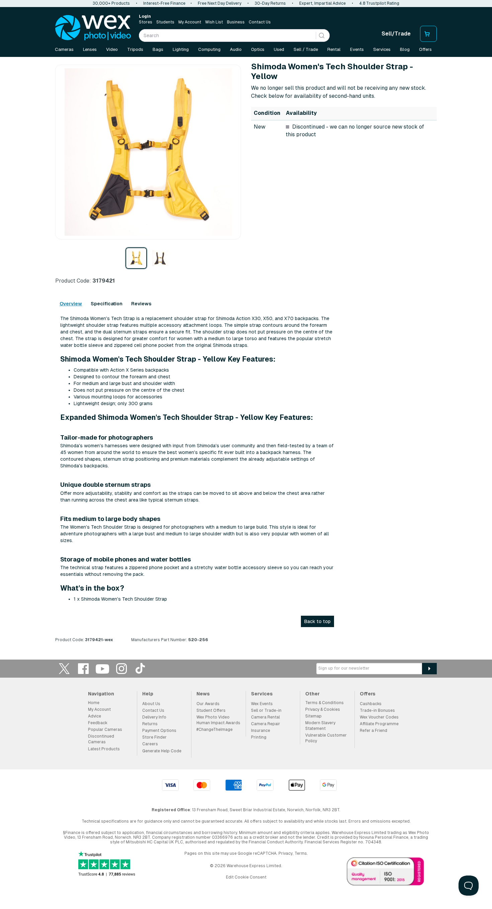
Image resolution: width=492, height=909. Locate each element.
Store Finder (154, 737)
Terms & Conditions (324, 702)
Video (112, 49)
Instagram (121, 668)
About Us (151, 703)
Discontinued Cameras (101, 739)
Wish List (214, 22)
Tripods (135, 49)
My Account (189, 22)
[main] (246, 354)
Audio (236, 49)
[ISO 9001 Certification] (385, 873)
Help (147, 693)
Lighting (181, 49)
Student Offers (211, 710)
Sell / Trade (306, 49)
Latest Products (104, 749)
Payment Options (159, 730)
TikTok (140, 668)
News (203, 693)
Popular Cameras (105, 729)
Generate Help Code (161, 751)
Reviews (141, 303)
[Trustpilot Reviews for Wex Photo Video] (106, 864)
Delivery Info (154, 717)
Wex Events (262, 703)
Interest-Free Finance (164, 3)
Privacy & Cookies (322, 709)
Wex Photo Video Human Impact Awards (218, 720)
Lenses (90, 49)
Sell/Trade (396, 33)
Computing (209, 49)
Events (357, 49)
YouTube (102, 668)
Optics (257, 49)
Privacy (285, 853)
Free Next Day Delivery (219, 3)
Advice (94, 716)
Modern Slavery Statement (320, 726)
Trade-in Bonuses (377, 710)
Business (236, 22)
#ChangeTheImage (214, 729)
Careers (150, 744)
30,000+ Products (111, 3)
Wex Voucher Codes (379, 717)
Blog (405, 49)
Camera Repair (265, 724)
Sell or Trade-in (266, 710)
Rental (334, 49)
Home (93, 702)
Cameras (64, 49)
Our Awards (208, 703)
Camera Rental (265, 717)
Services (382, 49)
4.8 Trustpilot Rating (379, 3)
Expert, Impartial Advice (322, 3)
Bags (158, 49)
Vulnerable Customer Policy (326, 738)
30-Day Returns (270, 3)
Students (165, 22)
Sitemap (313, 716)
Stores (145, 22)
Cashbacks (371, 703)
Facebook (83, 668)
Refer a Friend (373, 730)
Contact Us (260, 22)
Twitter (64, 668)
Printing (258, 737)
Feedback (97, 723)
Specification (106, 303)
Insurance (260, 730)
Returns (150, 724)
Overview (71, 303)
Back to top (317, 621)
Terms (301, 853)
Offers (425, 49)
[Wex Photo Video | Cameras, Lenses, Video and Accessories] (93, 28)
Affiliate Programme (379, 724)
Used (279, 49)
